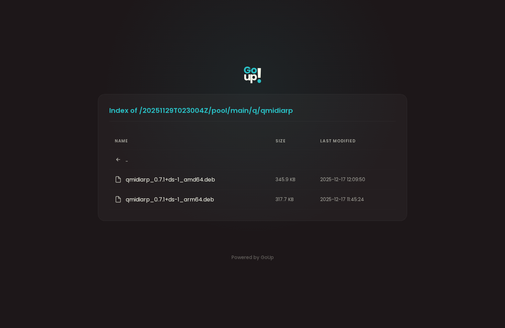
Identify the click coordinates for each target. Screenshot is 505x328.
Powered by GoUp (253, 257)
